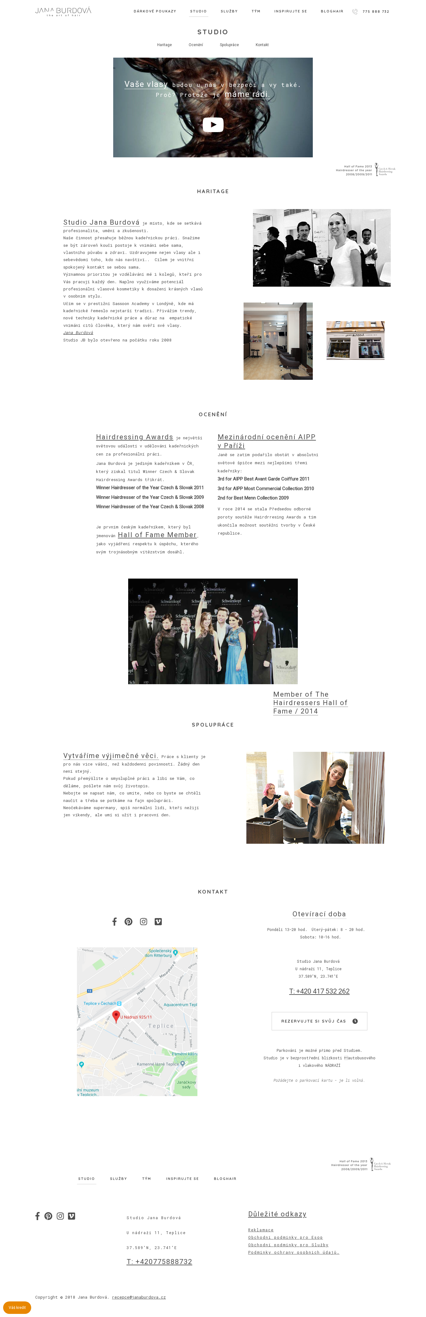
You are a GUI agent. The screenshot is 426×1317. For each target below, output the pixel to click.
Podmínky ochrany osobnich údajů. (294, 1252)
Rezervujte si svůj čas (314, 1021)
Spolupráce (229, 45)
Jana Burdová (78, 332)
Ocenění (196, 45)
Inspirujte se (290, 11)
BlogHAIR (332, 11)
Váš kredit (17, 1307)
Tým (256, 11)
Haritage (164, 45)
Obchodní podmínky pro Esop (285, 1237)
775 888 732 (376, 11)
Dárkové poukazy (155, 11)
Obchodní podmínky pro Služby (288, 1244)
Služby (229, 11)
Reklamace (261, 1229)
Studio (198, 11)
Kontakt (262, 45)
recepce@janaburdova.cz (139, 1297)
